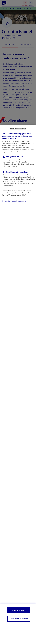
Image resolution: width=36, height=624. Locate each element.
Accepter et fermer (18, 610)
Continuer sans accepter (18, 129)
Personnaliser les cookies (19, 619)
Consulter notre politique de (15, 201)
